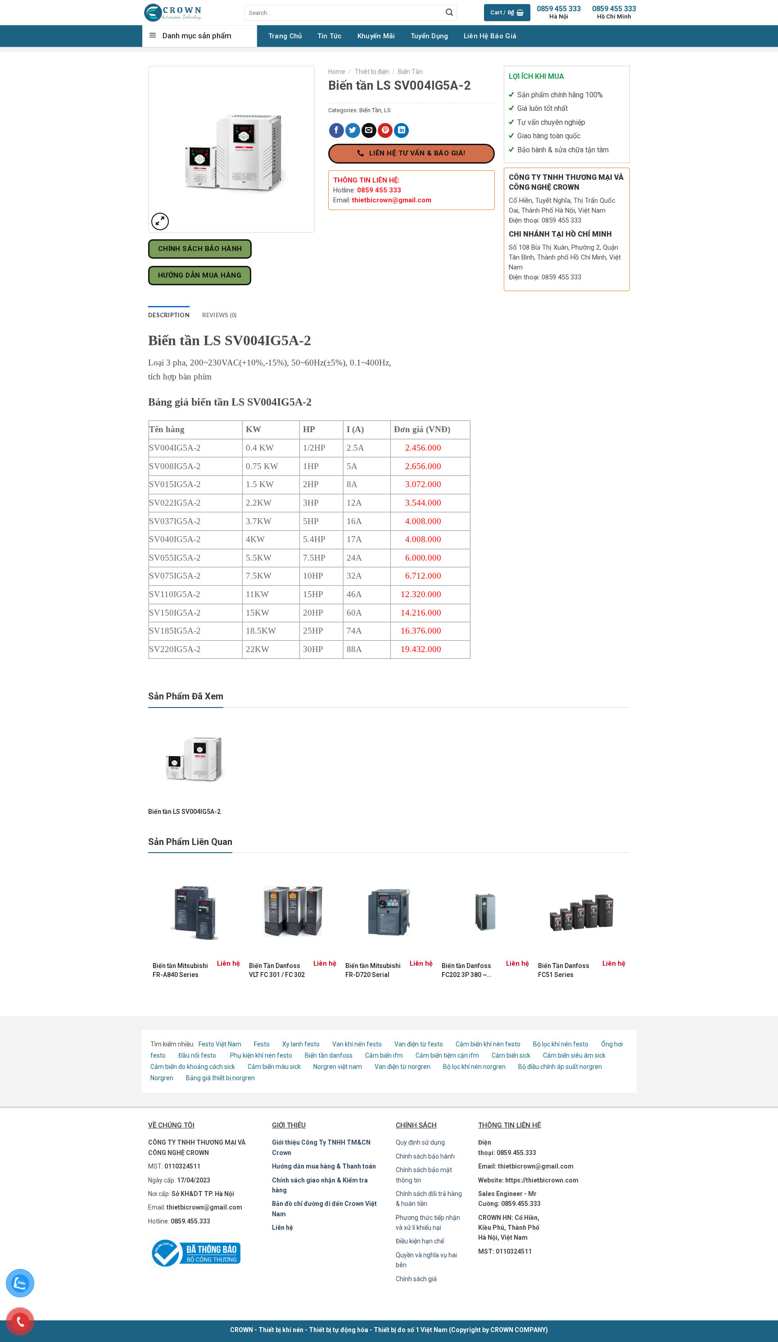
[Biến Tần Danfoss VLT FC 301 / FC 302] (292, 912)
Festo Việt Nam (220, 1044)
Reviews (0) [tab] (219, 315)
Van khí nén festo (357, 1044)
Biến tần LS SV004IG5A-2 (184, 811)
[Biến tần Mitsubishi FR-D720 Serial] (389, 912)
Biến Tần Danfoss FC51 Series (563, 970)
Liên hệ (282, 1227)
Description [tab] (169, 315)
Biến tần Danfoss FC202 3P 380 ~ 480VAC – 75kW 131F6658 (466, 970)
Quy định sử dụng (420, 1142)
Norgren (162, 1078)
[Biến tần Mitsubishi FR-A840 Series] (196, 912)
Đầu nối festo (198, 1055)
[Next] (625, 927)
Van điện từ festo (418, 1044)
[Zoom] (160, 221)
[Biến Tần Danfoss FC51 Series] (581, 912)
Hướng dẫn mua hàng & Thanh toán (324, 1166)
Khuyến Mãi (376, 36)
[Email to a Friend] (369, 130)
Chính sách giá (416, 1279)
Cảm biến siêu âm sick (574, 1055)
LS (387, 110)
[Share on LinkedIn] (401, 130)
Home (336, 71)
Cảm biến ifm (384, 1055)
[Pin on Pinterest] (385, 130)
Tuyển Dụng (429, 36)
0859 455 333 (614, 12)
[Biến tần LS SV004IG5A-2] (192, 757)
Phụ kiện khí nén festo (261, 1055)
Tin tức (329, 36)
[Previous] (153, 927)
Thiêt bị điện (372, 71)
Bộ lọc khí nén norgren (474, 1066)
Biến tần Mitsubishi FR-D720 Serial (373, 970)
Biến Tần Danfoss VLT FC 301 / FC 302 (277, 970)
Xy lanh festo (301, 1044)
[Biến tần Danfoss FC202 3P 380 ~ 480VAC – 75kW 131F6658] (485, 912)
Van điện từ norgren (402, 1066)
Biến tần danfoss (329, 1055)
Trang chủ (285, 36)
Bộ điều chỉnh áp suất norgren (560, 1066)
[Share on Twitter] (352, 130)
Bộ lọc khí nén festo (560, 1044)
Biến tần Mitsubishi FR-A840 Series (180, 970)
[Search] (449, 12)
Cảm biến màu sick (274, 1066)
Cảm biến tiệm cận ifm (447, 1055)
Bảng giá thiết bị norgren (220, 1078)
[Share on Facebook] (336, 130)
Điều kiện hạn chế (420, 1241)
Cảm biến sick (512, 1055)
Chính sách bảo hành (425, 1156)
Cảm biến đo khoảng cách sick (192, 1066)
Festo (262, 1044)
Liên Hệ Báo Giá (490, 36)
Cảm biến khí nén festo (488, 1044)
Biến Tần (410, 71)
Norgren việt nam (337, 1066)
